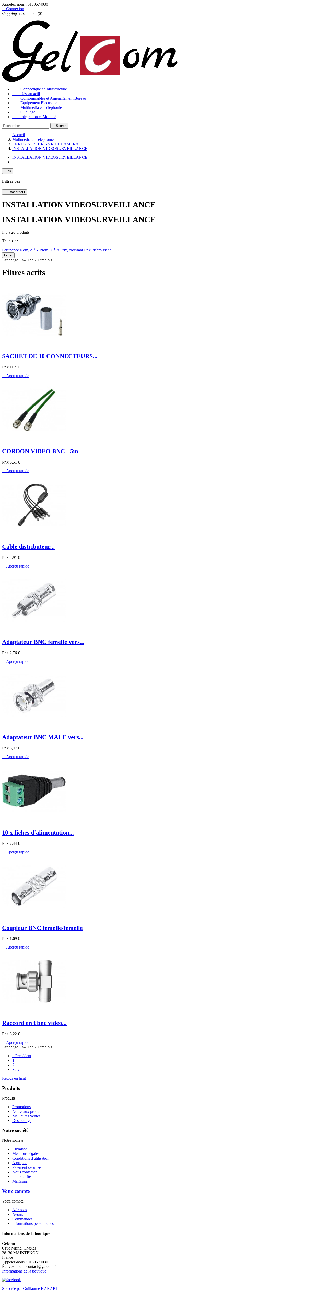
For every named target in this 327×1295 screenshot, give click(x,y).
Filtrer (8, 255)
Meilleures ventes (26, 1116)
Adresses (19, 1210)
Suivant (20, 1069)
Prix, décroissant (97, 250)
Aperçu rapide (15, 376)
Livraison (20, 1149)
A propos (19, 1163)
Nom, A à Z (30, 250)
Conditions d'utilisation (30, 1158)
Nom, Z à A (50, 250)
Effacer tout (14, 192)
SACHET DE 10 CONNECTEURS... (49, 356)
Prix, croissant (72, 250)
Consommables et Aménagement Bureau (49, 98)
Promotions (21, 1107)
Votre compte (16, 1191)
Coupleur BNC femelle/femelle (42, 927)
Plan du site (21, 1176)
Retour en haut (16, 1078)
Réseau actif (26, 93)
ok (7, 171)
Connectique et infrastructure (39, 89)
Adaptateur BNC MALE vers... (43, 737)
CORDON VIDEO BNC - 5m (40, 451)
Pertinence (11, 250)
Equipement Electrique (34, 103)
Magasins (20, 1181)
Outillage (23, 112)
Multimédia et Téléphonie (37, 107)
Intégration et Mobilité (34, 116)
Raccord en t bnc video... (34, 1023)
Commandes (22, 1219)
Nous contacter (24, 1172)
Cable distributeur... (28, 546)
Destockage (21, 1120)
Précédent (21, 1056)
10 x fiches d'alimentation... (38, 832)
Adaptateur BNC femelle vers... (43, 642)
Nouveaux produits (27, 1111)
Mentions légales (25, 1153)
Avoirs (17, 1214)
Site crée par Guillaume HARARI (29, 1288)
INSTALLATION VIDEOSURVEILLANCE (49, 157)
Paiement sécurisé (26, 1167)
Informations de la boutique (24, 1271)
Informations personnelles (33, 1223)
